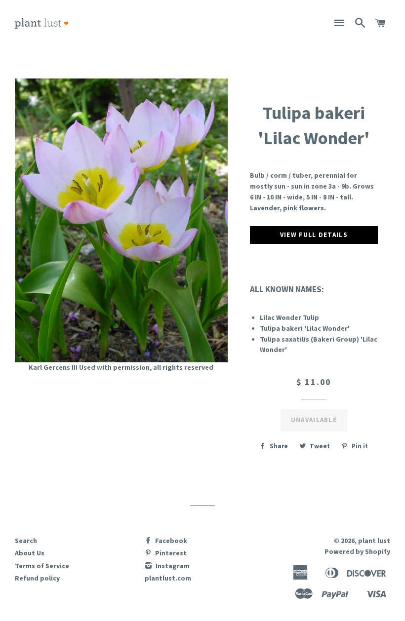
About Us (29, 552)
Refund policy (37, 578)
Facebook (170, 540)
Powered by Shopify (357, 551)
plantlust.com (168, 578)
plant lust (374, 540)
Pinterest (170, 552)
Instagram (172, 565)
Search (26, 540)
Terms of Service (42, 565)
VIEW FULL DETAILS (314, 235)
